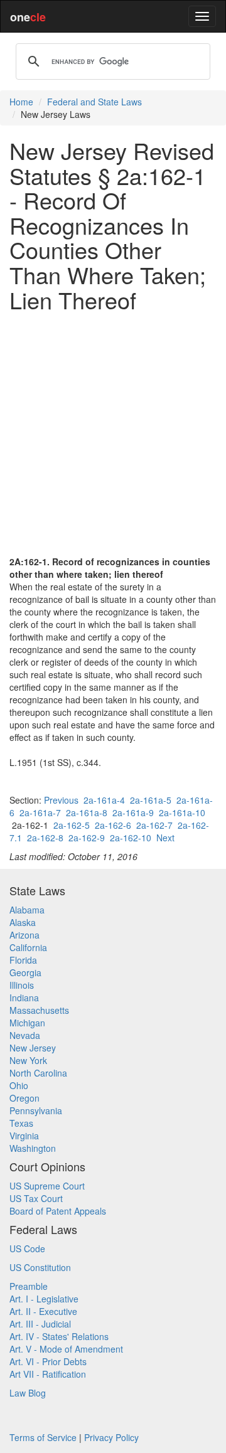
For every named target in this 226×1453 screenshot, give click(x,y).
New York (28, 1060)
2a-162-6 (113, 825)
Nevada (24, 1035)
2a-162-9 (86, 837)
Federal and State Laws (94, 101)
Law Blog (27, 1392)
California (28, 947)
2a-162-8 (45, 837)
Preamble (28, 1286)
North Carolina (38, 1073)
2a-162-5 (71, 825)
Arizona (24, 935)
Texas (21, 1123)
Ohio (18, 1085)
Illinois (21, 985)
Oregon (24, 1098)
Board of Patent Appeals (57, 1211)
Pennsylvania (35, 1110)
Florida (23, 960)
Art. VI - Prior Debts (48, 1361)
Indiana (24, 997)
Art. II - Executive (43, 1311)
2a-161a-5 (150, 800)
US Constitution (40, 1267)
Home (21, 101)
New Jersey (32, 1047)
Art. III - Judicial (40, 1323)
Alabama (27, 909)
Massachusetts (39, 1010)
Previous (61, 800)
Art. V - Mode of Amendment (66, 1349)
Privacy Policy (111, 1437)
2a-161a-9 (133, 812)
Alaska (22, 922)
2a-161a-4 (104, 800)
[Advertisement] (113, 433)
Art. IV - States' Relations (59, 1336)
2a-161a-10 (182, 812)
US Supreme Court (47, 1185)
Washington (32, 1148)
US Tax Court (36, 1198)
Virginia (24, 1135)
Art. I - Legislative (43, 1298)
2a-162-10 (130, 837)
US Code (27, 1248)
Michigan (27, 1022)
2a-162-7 (154, 825)
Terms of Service (43, 1437)
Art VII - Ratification (47, 1374)
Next (165, 837)
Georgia (25, 972)
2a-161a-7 (40, 812)
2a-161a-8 (86, 812)
